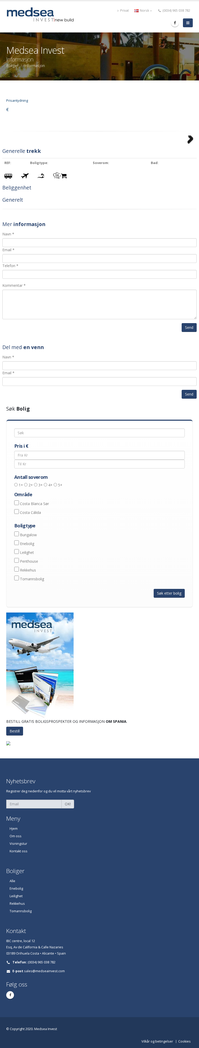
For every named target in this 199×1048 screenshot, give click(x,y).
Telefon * (10, 265)
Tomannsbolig (32, 578)
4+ (50, 484)
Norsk (144, 10)
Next (190, 146)
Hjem (14, 828)
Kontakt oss (18, 851)
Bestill (15, 731)
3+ (40, 484)
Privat (124, 10)
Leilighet (27, 552)
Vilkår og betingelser (157, 1041)
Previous (10, 146)
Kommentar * (14, 285)
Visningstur (18, 843)
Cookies (184, 1041)
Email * (8, 249)
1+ (21, 484)
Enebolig (27, 543)
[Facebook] (175, 23)
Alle (12, 881)
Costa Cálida (30, 512)
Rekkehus (28, 570)
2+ (31, 484)
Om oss (16, 836)
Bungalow (28, 534)
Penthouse (29, 561)
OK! (68, 803)
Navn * (8, 234)
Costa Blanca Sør (34, 503)
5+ (60, 484)
